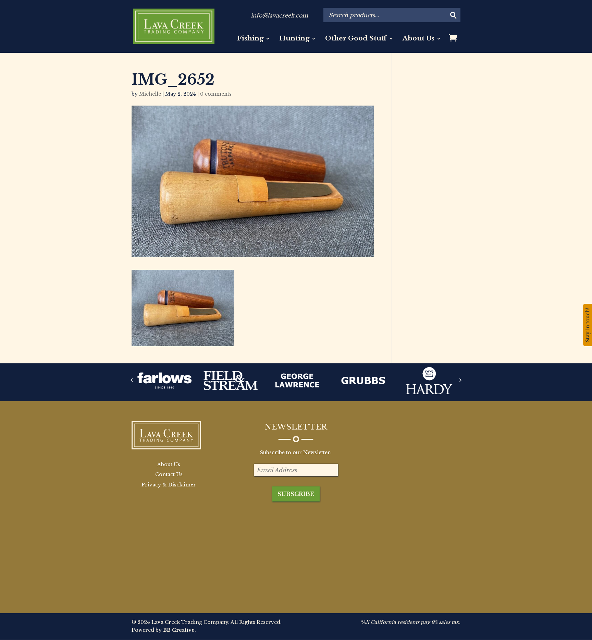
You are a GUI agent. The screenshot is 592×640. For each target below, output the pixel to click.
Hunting (294, 39)
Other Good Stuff (356, 39)
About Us (418, 39)
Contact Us (169, 474)
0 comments (216, 94)
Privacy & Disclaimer (168, 485)
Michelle (150, 94)
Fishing (250, 39)
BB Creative (179, 630)
